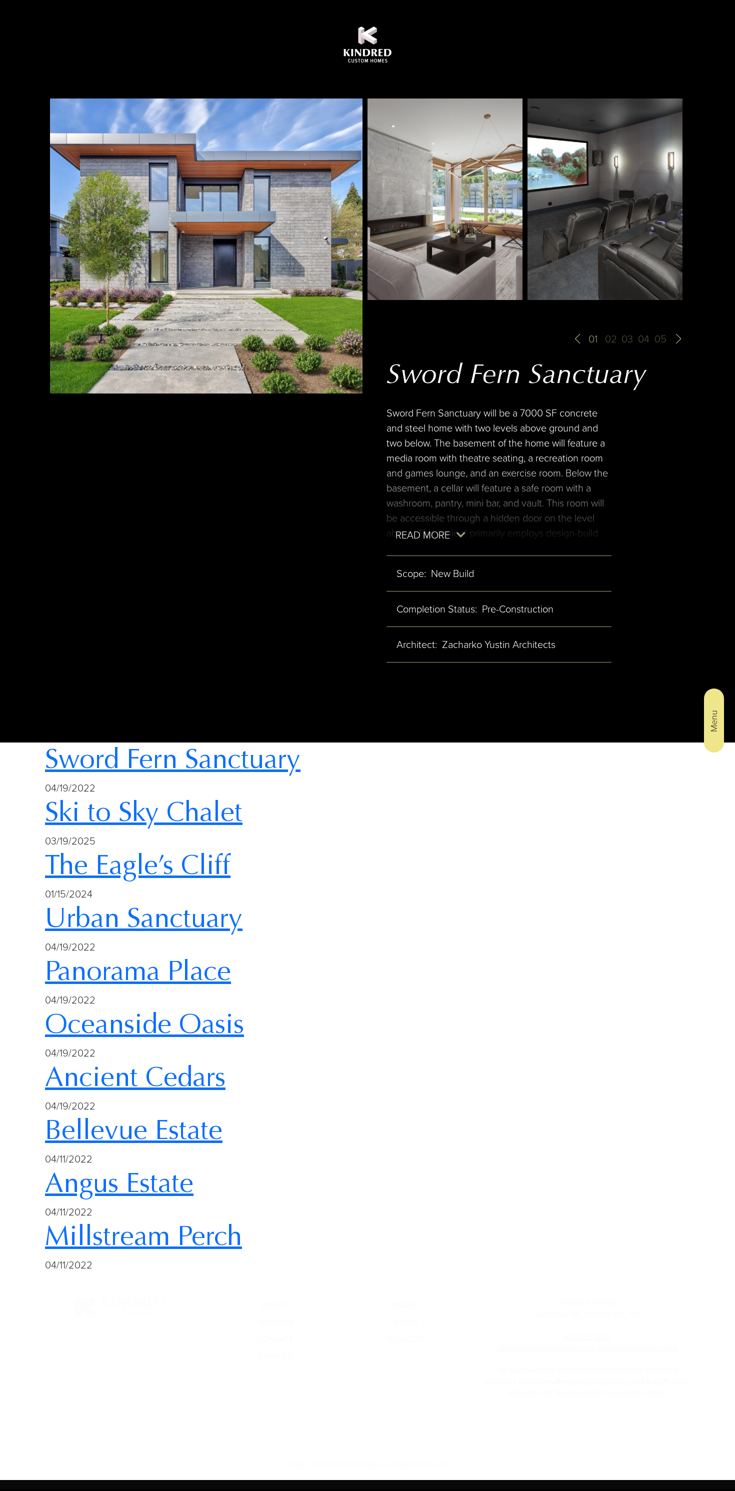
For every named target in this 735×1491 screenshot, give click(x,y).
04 (644, 339)
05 (660, 339)
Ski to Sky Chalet (143, 812)
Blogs (405, 1312)
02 (611, 339)
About (275, 1296)
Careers (275, 1346)
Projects (405, 1330)
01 (593, 339)
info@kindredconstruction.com (546, 1338)
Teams (405, 1296)
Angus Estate (119, 1183)
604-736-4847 (587, 1327)
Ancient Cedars (135, 1077)
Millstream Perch (143, 1236)
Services (275, 1312)
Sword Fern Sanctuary (172, 759)
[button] (577, 339)
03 (627, 339)
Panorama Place (138, 971)
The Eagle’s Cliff (137, 865)
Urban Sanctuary (143, 918)
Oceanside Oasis (144, 1024)
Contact (275, 1330)
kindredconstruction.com (638, 1338)
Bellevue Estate (133, 1130)
